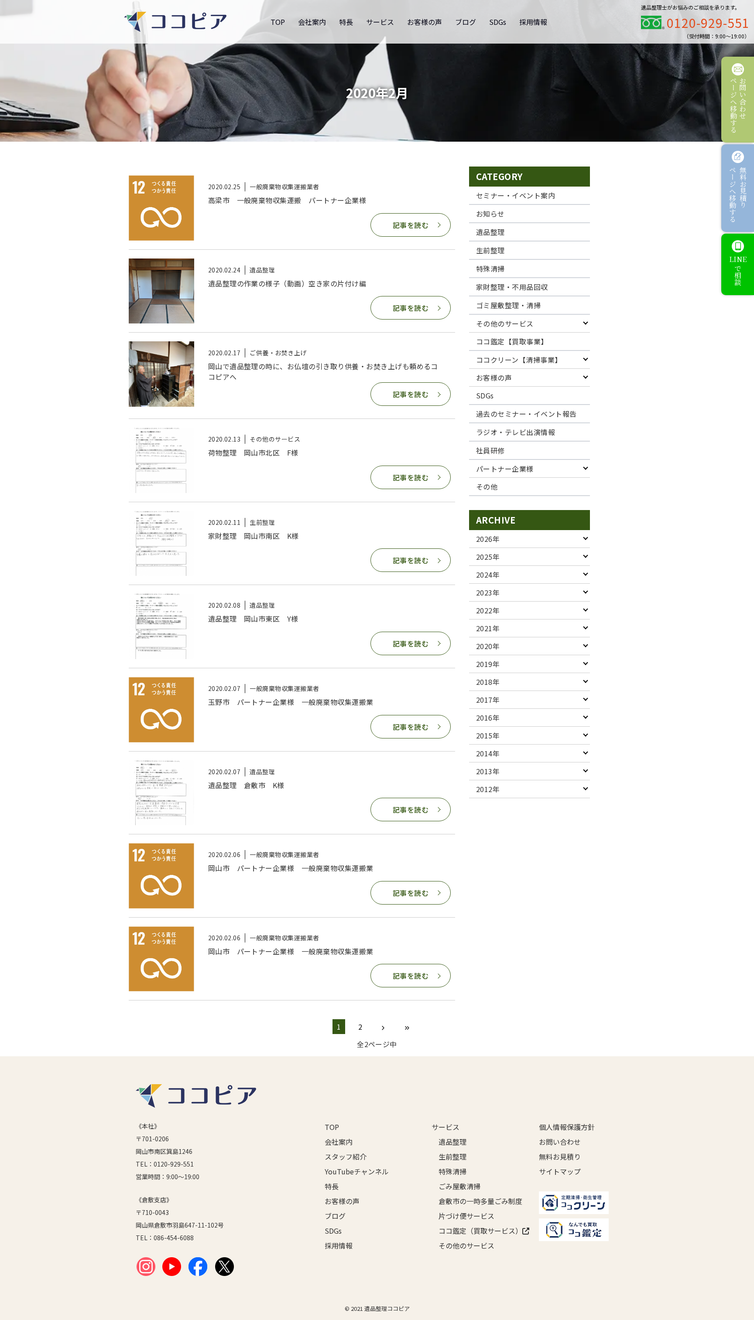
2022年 (488, 610)
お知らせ (490, 213)
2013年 (488, 771)
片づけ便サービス (466, 1216)
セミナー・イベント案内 (515, 195)
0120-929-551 (708, 23)
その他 (486, 486)
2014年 (488, 753)
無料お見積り (560, 1156)
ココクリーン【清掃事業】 (519, 359)
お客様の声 (424, 22)
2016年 (488, 717)
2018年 (488, 682)
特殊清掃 (490, 268)
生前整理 (490, 250)
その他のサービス (505, 323)
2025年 (488, 556)
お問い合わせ (560, 1141)
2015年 (488, 735)
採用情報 (533, 22)
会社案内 (312, 22)
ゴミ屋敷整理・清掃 (508, 305)
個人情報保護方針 (567, 1127)
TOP (278, 22)
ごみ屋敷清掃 (459, 1186)
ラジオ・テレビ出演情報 (515, 432)
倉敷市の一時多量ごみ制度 (475, 1201)
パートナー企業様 (505, 468)
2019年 (488, 664)
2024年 (488, 574)
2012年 (488, 789)
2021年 (488, 628)
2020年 (488, 646)
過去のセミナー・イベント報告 (526, 413)
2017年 (488, 699)
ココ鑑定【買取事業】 (512, 341)
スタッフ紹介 (346, 1156)
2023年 (488, 592)
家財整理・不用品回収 (512, 287)
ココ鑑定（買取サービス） (475, 1230)
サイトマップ (560, 1171)
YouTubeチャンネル (357, 1171)
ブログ (465, 22)
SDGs (497, 22)
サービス (380, 22)
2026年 (488, 539)
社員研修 (490, 450)
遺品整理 (490, 232)
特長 (346, 22)
